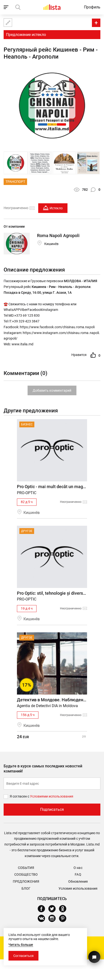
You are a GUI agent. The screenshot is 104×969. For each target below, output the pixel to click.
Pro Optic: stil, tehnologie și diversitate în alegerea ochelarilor (52, 593)
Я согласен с (20, 796)
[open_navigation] (6, 7)
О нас (78, 868)
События (26, 868)
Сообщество (25, 874)
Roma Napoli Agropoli (58, 235)
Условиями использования (51, 796)
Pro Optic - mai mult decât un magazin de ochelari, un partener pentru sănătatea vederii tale (52, 486)
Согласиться (23, 956)
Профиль (92, 7)
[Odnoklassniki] (64, 908)
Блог (26, 888)
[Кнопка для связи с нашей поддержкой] (94, 957)
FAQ (78, 874)
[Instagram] (53, 918)
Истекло (56, 208)
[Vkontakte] (43, 918)
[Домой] (52, 7)
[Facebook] (43, 908)
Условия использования (78, 888)
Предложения (26, 881)
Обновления (78, 881)
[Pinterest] (64, 918)
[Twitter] (53, 908)
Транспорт (15, 182)
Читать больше (20, 945)
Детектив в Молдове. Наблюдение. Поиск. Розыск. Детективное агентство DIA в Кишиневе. (52, 699)
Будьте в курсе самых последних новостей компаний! (43, 768)
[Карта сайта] (8, 22)
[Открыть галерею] (16, 163)
